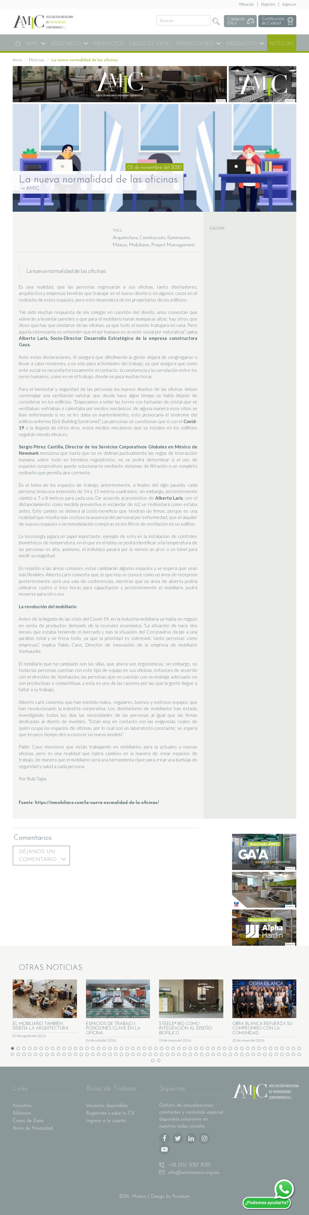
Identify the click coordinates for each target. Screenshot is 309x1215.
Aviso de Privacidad (33, 1128)
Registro (268, 4)
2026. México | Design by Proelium (154, 1196)
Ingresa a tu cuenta (106, 1120)
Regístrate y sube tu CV (110, 1113)
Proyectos (109, 43)
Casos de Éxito (150, 43)
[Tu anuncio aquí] (120, 84)
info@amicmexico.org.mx (193, 1172)
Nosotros (22, 1105)
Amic (33, 43)
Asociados (67, 43)
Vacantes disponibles (107, 1105)
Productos (242, 43)
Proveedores (196, 43)
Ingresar (289, 4)
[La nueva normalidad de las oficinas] (154, 158)
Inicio (17, 60)
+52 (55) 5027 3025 (189, 1165)
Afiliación (246, 4)
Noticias (281, 43)
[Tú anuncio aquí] (263, 84)
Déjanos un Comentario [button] (38, 855)
